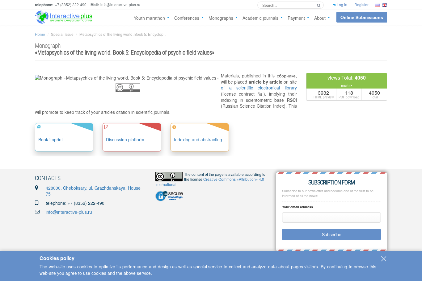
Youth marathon (149, 18)
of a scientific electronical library (259, 88)
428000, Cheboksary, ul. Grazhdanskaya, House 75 (93, 191)
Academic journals (260, 18)
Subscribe (331, 234)
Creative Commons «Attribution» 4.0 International (209, 181)
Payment (296, 18)
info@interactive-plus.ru (69, 212)
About (320, 18)
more (346, 85)
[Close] (384, 259)
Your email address (297, 207)
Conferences (186, 18)
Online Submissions (361, 17)
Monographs (221, 18)
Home (40, 34)
